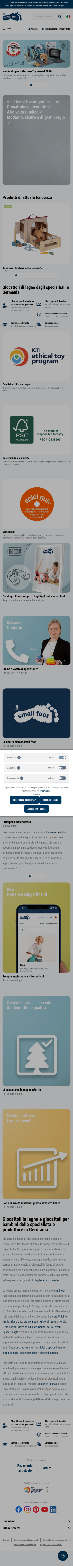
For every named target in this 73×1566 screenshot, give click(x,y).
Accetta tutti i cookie (36, 808)
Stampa (36, 794)
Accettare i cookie (50, 800)
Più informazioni (44, 791)
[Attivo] (62, 757)
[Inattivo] (62, 767)
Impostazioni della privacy (24, 800)
